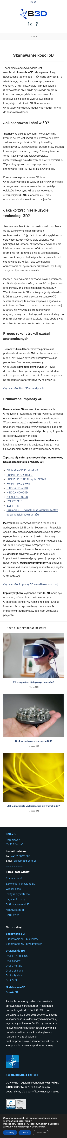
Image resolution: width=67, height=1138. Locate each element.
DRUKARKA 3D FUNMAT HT (22, 470)
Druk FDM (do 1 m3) (17, 955)
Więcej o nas (13, 888)
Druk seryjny (13, 960)
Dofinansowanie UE (17, 904)
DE (31, 2)
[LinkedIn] (30, 24)
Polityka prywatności (18, 893)
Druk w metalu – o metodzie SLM (33, 740)
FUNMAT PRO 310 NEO (20, 474)
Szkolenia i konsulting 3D (20, 883)
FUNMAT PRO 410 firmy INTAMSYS (26, 479)
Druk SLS (11, 980)
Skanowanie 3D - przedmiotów (24, 943)
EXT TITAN (13, 505)
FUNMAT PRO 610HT (18, 483)
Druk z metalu (14, 965)
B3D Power (12, 914)
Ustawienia (41, 1133)
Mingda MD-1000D (17, 496)
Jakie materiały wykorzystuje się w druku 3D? (33, 805)
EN (35, 2)
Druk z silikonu (14, 970)
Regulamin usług (16, 899)
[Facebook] (37, 24)
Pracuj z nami (14, 878)
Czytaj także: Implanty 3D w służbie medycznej (30, 584)
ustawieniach (38, 1126)
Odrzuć (25, 1133)
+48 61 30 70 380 (20, 856)
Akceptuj (10, 1133)
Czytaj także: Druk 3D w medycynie (23, 388)
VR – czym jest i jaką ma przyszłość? (33, 681)
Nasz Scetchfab (15, 909)
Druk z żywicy (14, 975)
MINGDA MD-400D (17, 488)
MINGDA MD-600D (17, 492)
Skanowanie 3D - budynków (22, 938)
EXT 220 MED (14, 501)
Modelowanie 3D (15, 987)
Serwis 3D (12, 992)
